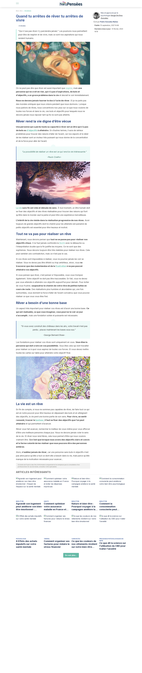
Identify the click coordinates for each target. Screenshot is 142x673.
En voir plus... (71, 555)
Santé (46, 501)
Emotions (28, 11)
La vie (19, 208)
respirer (69, 88)
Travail (47, 539)
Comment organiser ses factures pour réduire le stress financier (57, 544)
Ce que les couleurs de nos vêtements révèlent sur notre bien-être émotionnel (84, 544)
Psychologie (21, 539)
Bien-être (19, 11)
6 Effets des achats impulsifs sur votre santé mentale (26, 544)
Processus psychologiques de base (111, 539)
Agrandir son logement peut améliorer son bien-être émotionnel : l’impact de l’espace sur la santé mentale (29, 506)
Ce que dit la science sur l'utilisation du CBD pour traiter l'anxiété (112, 546)
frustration (61, 266)
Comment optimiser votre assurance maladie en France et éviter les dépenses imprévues (55, 506)
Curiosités (76, 539)
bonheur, (40, 420)
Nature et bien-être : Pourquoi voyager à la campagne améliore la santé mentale (83, 506)
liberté (62, 243)
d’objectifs (32, 130)
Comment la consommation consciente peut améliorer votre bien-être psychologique (110, 506)
